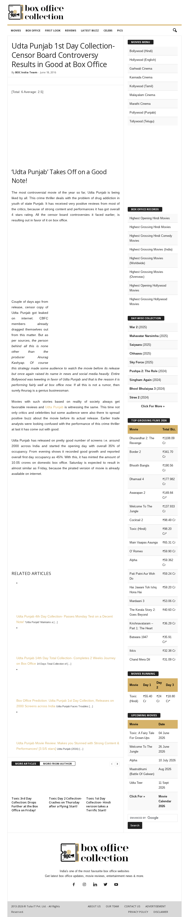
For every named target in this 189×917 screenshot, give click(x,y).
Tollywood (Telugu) (142, 121)
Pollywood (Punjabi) (143, 112)
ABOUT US (94, 906)
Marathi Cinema (140, 103)
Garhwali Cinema (141, 68)
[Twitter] (105, 885)
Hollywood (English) (143, 60)
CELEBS (107, 30)
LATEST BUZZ (90, 30)
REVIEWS (70, 30)
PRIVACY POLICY (138, 912)
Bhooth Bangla (139, 465)
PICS (120, 30)
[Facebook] (73, 885)
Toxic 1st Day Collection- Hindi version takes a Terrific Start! (98, 804)
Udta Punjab (54, 407)
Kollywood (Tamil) (141, 86)
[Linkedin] (95, 885)
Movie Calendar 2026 (165, 801)
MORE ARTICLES (25, 763)
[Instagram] (84, 885)
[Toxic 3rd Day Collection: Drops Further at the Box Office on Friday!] (28, 782)
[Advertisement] (123, 12)
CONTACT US (132, 906)
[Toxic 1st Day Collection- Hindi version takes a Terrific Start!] (103, 782)
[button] (175, 30)
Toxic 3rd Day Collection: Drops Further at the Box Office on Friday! (25, 804)
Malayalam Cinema (142, 95)
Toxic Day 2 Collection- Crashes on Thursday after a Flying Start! (65, 802)
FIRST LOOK (52, 30)
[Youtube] (116, 885)
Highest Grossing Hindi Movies (150, 227)
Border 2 (135, 452)
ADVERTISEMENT (155, 906)
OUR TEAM (112, 906)
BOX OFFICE (33, 30)
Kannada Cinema (141, 77)
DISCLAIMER (161, 912)
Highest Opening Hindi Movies (150, 218)
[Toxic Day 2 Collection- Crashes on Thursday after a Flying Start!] (65, 782)
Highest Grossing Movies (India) (151, 249)
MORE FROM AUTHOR (57, 763)
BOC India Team (26, 72)
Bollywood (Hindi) (141, 51)
